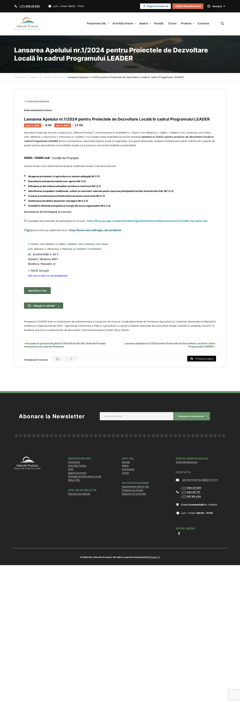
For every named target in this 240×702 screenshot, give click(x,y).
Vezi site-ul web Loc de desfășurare (47, 275)
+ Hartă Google (38, 270)
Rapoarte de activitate (134, 493)
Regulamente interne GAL (135, 486)
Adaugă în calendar (44, 305)
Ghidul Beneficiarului (188, 6)
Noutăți (158, 23)
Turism (172, 23)
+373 (29, 6)
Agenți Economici (77, 472)
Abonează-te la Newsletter (191, 416)
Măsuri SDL (74, 480)
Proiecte (186, 23)
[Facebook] (71, 358)
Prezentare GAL (96, 23)
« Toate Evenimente (36, 101)
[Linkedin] (57, 358)
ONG (70, 469)
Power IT (155, 557)
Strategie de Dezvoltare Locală (84, 476)
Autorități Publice (77, 465)
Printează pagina (204, 358)
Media (125, 465)
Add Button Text (37, 290)
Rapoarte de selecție (79, 493)
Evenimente (128, 469)
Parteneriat (74, 462)
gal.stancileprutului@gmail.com (200, 479)
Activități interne (122, 23)
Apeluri (143, 23)
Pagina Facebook (157, 6)
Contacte (203, 23)
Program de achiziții (132, 490)
